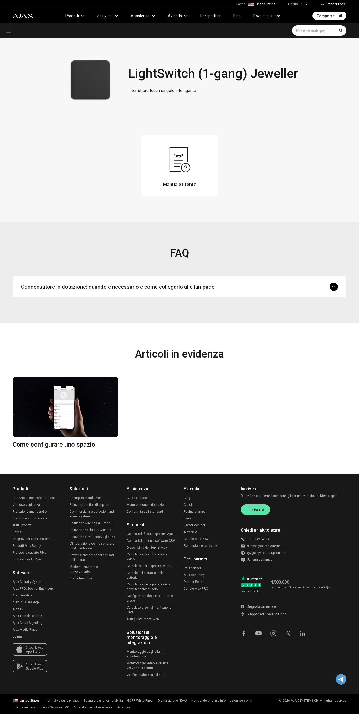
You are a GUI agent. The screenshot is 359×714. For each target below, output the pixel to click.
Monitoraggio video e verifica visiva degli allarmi (147, 665)
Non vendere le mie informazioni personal (221, 700)
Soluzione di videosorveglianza (92, 537)
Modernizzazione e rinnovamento (84, 569)
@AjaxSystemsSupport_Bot (266, 553)
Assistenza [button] (140, 16)
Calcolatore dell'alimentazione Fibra (149, 610)
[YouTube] (258, 632)
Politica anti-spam (26, 707)
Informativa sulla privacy (61, 700)
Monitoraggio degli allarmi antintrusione (146, 654)
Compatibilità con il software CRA (151, 541)
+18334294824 (258, 539)
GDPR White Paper (140, 700)
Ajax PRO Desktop (26, 602)
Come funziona (81, 578)
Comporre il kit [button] (329, 16)
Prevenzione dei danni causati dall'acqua (92, 557)
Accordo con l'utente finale (92, 707)
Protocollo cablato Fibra (30, 552)
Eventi (188, 518)
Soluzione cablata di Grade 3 (90, 530)
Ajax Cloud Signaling (27, 623)
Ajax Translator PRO (27, 616)
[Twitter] (288, 632)
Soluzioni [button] (104, 16)
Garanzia (123, 707)
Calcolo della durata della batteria (145, 575)
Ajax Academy (194, 575)
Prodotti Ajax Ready (27, 546)
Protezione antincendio (30, 511)
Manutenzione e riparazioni (146, 505)
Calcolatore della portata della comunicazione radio (148, 587)
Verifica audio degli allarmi (146, 675)
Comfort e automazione (30, 518)
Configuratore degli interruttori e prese (150, 598)
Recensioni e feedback (200, 546)
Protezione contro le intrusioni (35, 498)
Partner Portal (193, 582)
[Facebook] (244, 632)
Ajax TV (18, 609)
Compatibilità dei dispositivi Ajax (150, 534)
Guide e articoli (137, 498)
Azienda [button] (175, 16)
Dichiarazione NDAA (172, 700)
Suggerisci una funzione (267, 614)
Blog (237, 16)
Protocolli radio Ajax (27, 559)
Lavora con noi (194, 525)
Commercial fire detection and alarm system (92, 514)
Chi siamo (191, 505)
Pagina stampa (195, 511)
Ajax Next (190, 532)
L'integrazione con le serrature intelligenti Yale (92, 546)
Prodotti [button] (72, 16)
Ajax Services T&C (56, 707)
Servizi (17, 532)
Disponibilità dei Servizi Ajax (147, 547)
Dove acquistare (266, 16)
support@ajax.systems (264, 546)
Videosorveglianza (26, 505)
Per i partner (210, 16)
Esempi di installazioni (86, 498)
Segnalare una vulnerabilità (103, 700)
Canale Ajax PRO (196, 539)
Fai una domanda (260, 560)
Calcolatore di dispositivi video (149, 566)
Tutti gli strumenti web (143, 619)
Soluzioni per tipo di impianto (90, 505)
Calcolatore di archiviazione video (147, 557)
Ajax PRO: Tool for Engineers (33, 588)
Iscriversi (255, 510)
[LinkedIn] (303, 632)
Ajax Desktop (22, 595)
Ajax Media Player (25, 629)
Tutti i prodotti (22, 525)
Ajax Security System (28, 582)
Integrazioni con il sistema (32, 539)
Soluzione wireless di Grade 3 (91, 523)
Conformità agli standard (145, 511)
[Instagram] (273, 632)
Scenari (18, 636)
